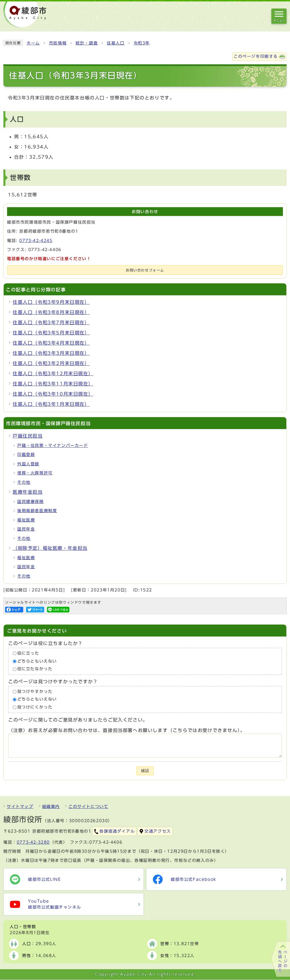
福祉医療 (26, 520)
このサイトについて (88, 807)
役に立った (28, 653)
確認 (145, 771)
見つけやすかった (35, 691)
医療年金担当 (28, 492)
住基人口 (115, 43)
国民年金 (26, 529)
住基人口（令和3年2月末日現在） (51, 363)
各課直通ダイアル (117, 831)
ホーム (33, 43)
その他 (24, 482)
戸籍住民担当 (28, 436)
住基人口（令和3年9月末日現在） (51, 302)
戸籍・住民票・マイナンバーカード (52, 445)
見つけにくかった (35, 707)
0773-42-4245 (35, 241)
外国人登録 (28, 464)
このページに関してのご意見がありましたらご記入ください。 (78, 720)
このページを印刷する (256, 56)
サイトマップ (20, 807)
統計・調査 (87, 43)
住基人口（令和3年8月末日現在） (51, 312)
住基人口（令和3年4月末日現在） (51, 343)
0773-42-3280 (33, 842)
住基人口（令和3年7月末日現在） (51, 322)
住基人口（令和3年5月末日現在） (51, 332)
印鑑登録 (26, 455)
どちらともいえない (37, 661)
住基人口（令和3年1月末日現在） (51, 404)
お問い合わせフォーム (145, 270)
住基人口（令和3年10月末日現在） (53, 394)
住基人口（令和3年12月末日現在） (53, 373)
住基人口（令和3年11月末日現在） (53, 383)
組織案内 (51, 807)
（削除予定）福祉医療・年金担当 (50, 548)
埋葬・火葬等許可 (35, 473)
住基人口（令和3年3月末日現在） (51, 353)
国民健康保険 (30, 502)
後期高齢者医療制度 (37, 511)
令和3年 (142, 43)
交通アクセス (157, 831)
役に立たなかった (35, 669)
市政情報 (58, 43)
